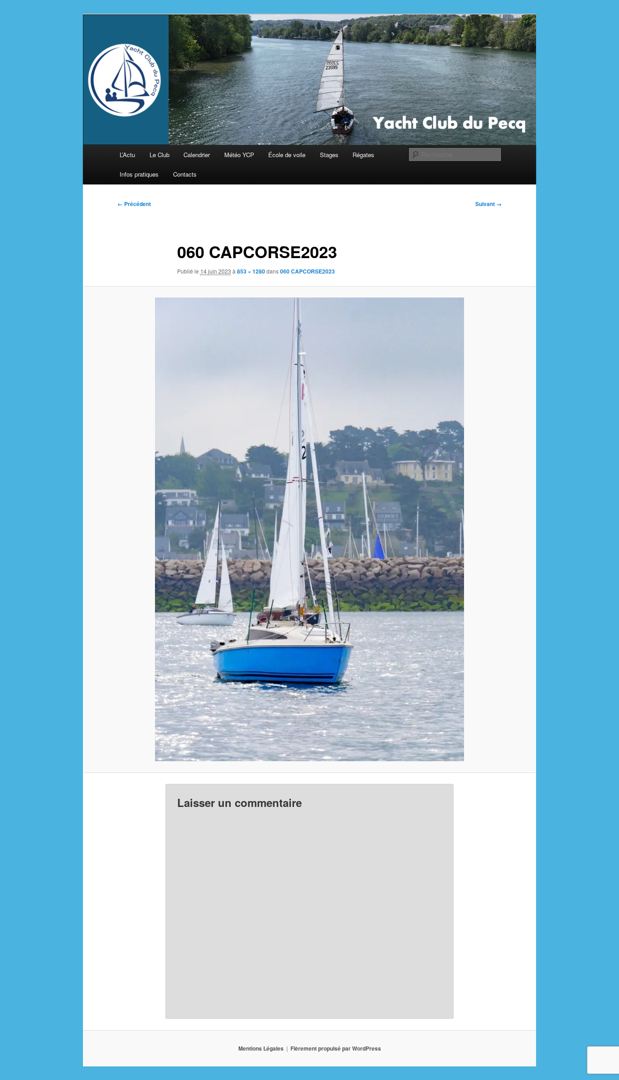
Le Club (159, 154)
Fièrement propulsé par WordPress (335, 1048)
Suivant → (488, 204)
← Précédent (134, 204)
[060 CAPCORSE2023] (309, 529)
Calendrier (197, 154)
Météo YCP (239, 154)
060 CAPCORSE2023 (307, 271)
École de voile (286, 154)
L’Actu (127, 154)
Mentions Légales (261, 1048)
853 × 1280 (251, 271)
